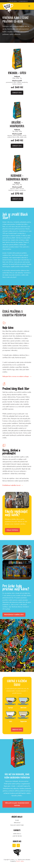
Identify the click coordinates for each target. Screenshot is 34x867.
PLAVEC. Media (20, 861)
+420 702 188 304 (17, 836)
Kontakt (17, 820)
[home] (7, 7)
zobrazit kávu (17, 93)
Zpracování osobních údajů (17, 825)
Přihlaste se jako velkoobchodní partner (17, 804)
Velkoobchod (17, 822)
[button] (29, 6)
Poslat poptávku (12, 530)
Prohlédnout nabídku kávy (14, 615)
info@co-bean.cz (17, 833)
